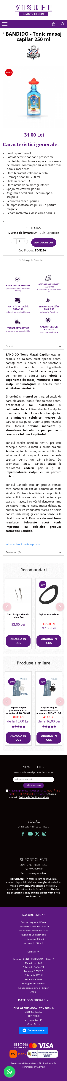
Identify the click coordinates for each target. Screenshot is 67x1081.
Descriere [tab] (11, 346)
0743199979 (35, 868)
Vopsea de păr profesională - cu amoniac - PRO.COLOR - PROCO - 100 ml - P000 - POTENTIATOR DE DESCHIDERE (18, 710)
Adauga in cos (43, 242)
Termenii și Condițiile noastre (33, 926)
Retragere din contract (33, 983)
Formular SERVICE (33, 971)
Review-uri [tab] (13, 552)
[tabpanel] (33, 97)
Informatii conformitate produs (23, 544)
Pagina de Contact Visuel (33, 934)
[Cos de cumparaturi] (54, 24)
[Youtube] (30, 834)
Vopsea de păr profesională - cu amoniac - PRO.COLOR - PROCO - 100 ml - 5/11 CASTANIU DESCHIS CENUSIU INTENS (48, 710)
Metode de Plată (33, 963)
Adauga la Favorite (32, 260)
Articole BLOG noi (33, 943)
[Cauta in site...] (62, 24)
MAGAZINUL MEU (32, 915)
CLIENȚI (32, 951)
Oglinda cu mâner (49, 614)
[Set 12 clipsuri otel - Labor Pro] (18, 594)
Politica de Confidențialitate (33, 930)
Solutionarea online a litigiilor (33, 987)
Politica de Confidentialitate (34, 797)
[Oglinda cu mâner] (48, 594)
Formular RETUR (33, 979)
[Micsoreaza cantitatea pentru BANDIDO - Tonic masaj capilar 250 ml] (14, 241)
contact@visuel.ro (35, 873)
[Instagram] (44, 834)
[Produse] (5, 25)
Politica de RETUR (34, 975)
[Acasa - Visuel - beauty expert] (33, 10)
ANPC (33, 992)
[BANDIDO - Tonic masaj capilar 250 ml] (33, 97)
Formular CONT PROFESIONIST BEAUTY (33, 958)
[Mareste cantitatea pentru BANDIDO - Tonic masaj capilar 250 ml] (25, 241)
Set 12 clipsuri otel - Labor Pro (18, 616)
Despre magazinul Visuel (33, 922)
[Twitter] (37, 834)
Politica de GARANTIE (33, 967)
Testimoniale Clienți (33, 939)
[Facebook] (23, 834)
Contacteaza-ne (36, 1030)
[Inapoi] (3, 32)
